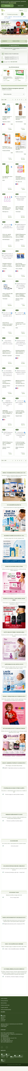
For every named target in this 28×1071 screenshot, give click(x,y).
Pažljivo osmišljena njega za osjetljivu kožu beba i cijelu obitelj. (14, 946)
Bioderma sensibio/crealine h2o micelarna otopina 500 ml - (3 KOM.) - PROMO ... (7, 208)
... (23, 99)
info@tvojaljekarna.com (8, 1040)
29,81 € (10, 217)
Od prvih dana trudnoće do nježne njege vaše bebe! (14, 507)
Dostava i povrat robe (5, 1005)
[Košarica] (25, 10)
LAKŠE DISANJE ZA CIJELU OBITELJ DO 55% (14, 664)
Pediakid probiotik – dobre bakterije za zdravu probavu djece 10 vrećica (20, 352)
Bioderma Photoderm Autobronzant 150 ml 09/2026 (21, 118)
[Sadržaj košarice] (4, 128)
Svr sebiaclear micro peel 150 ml (7, 177)
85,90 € (23, 217)
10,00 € (10, 189)
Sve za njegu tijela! (14, 892)
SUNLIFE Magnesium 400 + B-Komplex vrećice (7, 443)
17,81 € (10, 333)
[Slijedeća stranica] (25, 100)
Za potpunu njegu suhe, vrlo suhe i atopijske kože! (14, 538)
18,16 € (23, 333)
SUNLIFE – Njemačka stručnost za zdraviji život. (14, 762)
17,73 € (23, 276)
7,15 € (23, 305)
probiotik (8, 18)
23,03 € (10, 424)
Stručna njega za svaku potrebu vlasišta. (14, 788)
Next (26, 29)
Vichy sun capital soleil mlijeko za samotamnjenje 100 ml (7, 236)
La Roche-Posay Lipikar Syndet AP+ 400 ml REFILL (20, 412)
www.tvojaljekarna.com (7, 1041)
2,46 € (10, 129)
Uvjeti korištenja (4, 998)
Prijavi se (21, 10)
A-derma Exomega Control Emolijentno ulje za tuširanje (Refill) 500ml (20, 443)
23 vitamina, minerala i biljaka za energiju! (14, 969)
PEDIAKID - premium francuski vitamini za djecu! (14, 696)
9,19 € (23, 189)
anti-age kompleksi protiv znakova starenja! (14, 728)
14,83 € (10, 246)
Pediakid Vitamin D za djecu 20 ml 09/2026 (7, 118)
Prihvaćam (7, 5)
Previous (1, 29)
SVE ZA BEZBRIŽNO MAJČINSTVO (14, 504)
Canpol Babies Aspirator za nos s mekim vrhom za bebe (6, 352)
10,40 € (23, 159)
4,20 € (23, 129)
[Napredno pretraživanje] (25, 14)
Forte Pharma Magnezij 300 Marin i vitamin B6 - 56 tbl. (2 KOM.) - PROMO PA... (21, 265)
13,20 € (23, 246)
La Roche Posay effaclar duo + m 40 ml (20, 324)
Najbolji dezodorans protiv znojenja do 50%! (14, 917)
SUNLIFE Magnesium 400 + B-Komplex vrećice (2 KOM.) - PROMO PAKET (21, 236)
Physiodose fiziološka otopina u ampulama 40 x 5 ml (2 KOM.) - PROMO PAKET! (20, 178)
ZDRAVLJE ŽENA (15, 41)
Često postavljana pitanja (6, 1009)
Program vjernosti (4, 1007)
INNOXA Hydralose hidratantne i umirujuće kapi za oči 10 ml (20, 382)
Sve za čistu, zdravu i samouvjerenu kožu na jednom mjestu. (14, 843)
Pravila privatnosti (4, 1000)
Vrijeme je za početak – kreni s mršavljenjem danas (14, 599)
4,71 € (10, 159)
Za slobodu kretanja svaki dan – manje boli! (14, 866)
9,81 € (23, 393)
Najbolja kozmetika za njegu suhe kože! (14, 895)
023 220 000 (14, 61)
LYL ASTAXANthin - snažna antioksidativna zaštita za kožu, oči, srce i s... (7, 382)
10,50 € (10, 363)
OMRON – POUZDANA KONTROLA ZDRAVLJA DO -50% (14, 472)
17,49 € (10, 393)
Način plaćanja (4, 1002)
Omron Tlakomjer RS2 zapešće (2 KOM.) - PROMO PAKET (20, 208)
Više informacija (12, 2)
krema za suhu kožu (17, 16)
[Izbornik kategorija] (2, 14)
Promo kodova (16, 48)
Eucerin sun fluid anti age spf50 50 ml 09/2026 (21, 148)
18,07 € (23, 424)
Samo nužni (21, 5)
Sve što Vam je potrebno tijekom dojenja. (14, 632)
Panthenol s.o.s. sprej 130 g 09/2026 (7, 147)
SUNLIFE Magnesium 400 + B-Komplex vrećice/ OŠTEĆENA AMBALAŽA (21, 295)
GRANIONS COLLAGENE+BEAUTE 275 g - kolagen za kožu (7, 412)
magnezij (10, 16)
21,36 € (10, 276)
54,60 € (10, 305)
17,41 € (23, 454)
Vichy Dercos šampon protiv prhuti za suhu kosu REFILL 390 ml (7, 324)
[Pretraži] (22, 14)
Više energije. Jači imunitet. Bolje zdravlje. (14, 765)
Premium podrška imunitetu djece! (14, 814)
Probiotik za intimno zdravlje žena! (14, 566)
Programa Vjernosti (8, 48)
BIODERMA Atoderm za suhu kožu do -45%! (14, 535)
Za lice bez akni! (14, 840)
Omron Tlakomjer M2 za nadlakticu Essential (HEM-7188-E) (7, 295)
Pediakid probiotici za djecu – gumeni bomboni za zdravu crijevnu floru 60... (7, 265)
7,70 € (10, 454)
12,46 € (23, 363)
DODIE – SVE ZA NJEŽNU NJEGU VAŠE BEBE (14, 943)
